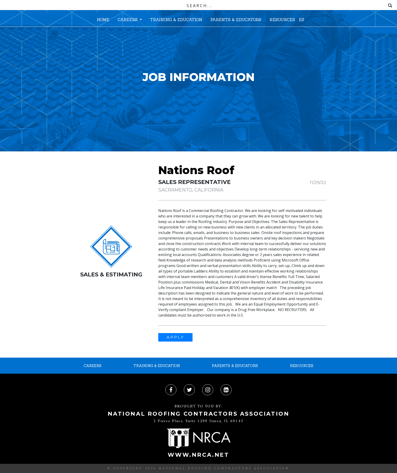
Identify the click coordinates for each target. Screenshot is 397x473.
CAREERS (128, 19)
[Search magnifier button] (390, 5)
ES (301, 19)
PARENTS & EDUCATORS (235, 19)
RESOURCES (282, 19)
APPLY (175, 337)
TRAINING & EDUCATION (176, 19)
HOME (103, 19)
